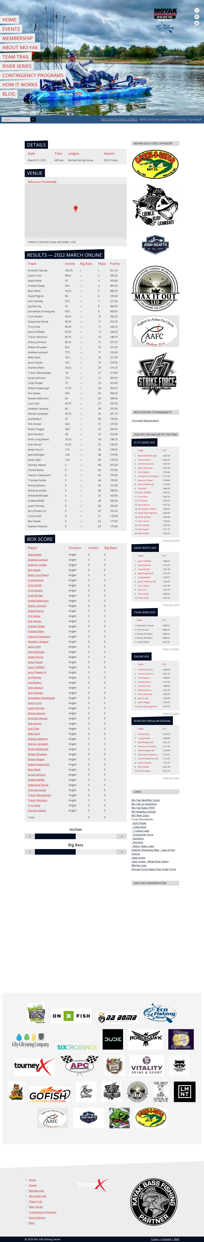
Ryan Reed (34, 769)
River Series (16, 66)
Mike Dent (34, 734)
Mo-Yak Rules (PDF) (143, 808)
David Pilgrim (36, 611)
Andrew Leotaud (37, 560)
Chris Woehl (35, 590)
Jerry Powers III (37, 672)
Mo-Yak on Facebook (144, 804)
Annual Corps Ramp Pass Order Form (153, 869)
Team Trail (15, 56)
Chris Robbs (143, 472)
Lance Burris (144, 504)
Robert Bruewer (37, 754)
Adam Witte (35, 554)
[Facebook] (196, 10)
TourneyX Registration (145, 420)
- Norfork (137, 842)
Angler (141, 450)
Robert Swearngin (39, 764)
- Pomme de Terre (142, 834)
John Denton (35, 687)
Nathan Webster (38, 739)
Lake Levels (138, 857)
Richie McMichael (38, 749)
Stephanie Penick (38, 785)
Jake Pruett (143, 698)
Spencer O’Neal (145, 480)
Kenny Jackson (36, 713)
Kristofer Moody (37, 718)
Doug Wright (144, 569)
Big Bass (110, 548)
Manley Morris (144, 690)
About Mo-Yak (20, 47)
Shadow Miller (36, 780)
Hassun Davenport (39, 636)
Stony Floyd (143, 593)
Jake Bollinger (36, 652)
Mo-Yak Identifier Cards (145, 800)
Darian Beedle (144, 762)
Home (9, 19)
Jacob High (34, 647)
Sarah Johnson (37, 774)
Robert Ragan (36, 759)
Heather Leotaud (38, 641)
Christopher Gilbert (147, 508)
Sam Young (143, 521)
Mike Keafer (143, 533)
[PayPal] (196, 16)
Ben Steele (34, 570)
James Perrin (35, 657)
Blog (8, 94)
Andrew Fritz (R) (145, 669)
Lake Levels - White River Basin (150, 861)
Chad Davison (144, 459)
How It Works (19, 84)
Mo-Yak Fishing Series (119, 119)
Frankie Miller (36, 631)
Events (11, 29)
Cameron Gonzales (147, 746)
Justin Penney (36, 708)
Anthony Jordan (37, 565)
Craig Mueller (144, 577)
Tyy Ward (142, 488)
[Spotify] (196, 23)
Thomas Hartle (37, 790)
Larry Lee (142, 589)
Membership (17, 38)
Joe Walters (35, 682)
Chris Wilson (144, 585)
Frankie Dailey (36, 626)
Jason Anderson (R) (147, 581)
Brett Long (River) (38, 575)
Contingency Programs (32, 75)
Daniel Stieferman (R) (148, 758)
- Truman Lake (140, 831)
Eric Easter (34, 616)
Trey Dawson (144, 677)
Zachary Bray (144, 734)
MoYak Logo (139, 865)
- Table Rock (138, 827)
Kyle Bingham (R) (145, 573)
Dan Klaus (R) (144, 685)
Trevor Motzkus (37, 800)
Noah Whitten (144, 517)
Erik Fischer (35, 621)
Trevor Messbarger (39, 795)
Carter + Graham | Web (165, 1239)
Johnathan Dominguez (41, 698)
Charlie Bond (35, 580)
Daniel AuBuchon (38, 600)
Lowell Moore (144, 681)
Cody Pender (35, 595)
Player (32, 548)
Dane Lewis (143, 529)
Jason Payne (35, 662)
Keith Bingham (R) (146, 750)
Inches (93, 548)
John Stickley (35, 693)
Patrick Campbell (38, 744)
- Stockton (137, 838)
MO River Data (140, 815)
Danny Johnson (37, 606)
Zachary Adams (37, 810)
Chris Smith (35, 585)
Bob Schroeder (145, 694)
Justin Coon (35, 703)
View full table (171, 540)
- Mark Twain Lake (142, 846)
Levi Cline (33, 728)
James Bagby (144, 702)
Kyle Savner (35, 723)
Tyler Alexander (145, 468)
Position (75, 548)
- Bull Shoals (138, 823)
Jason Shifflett (36, 667)
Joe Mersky (34, 677)
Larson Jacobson (146, 673)
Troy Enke (34, 805)
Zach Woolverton (146, 463)
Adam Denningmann (147, 512)
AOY (164, 450)
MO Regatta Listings (143, 811)
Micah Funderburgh (147, 455)
